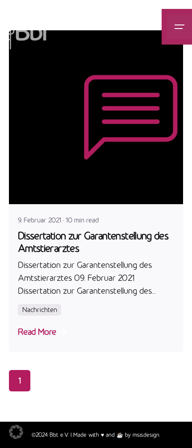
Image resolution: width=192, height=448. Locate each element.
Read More (37, 332)
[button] (16, 432)
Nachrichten (39, 309)
